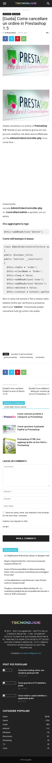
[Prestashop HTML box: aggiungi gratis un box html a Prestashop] (9, 447)
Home (5, 10)
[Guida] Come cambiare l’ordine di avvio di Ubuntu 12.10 (14, 391)
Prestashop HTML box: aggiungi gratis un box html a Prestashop (32, 442)
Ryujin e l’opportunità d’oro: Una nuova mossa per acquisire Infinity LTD (24, 562)
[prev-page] (4, 452)
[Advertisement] (26, 173)
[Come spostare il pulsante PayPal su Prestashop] (9, 429)
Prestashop (26, 10)
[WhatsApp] (23, 38)
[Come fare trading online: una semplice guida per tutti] (7, 673)
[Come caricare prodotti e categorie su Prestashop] (9, 416)
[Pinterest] (17, 38)
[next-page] (8, 452)
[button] (4, 3)
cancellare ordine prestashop (22, 354)
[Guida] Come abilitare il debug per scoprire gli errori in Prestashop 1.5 (39, 391)
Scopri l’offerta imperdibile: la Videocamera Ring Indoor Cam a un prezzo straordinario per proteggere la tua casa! (26, 572)
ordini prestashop (26, 357)
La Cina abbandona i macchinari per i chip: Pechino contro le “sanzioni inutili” (25, 581)
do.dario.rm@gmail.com (31, 653)
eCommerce (14, 10)
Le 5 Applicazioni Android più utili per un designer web (26, 556)
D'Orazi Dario (10, 33)
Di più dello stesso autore (15, 407)
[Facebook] (5, 38)
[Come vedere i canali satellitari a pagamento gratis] (9, 698)
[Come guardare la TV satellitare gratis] (9, 686)
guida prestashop (10, 357)
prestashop (40, 357)
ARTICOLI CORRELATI (13, 403)
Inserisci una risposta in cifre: (15, 521)
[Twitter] (11, 38)
